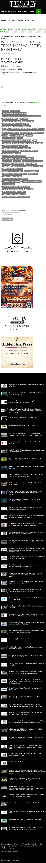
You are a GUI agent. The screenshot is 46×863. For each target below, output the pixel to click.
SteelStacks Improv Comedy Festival (14, 173)
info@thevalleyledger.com (9, 848)
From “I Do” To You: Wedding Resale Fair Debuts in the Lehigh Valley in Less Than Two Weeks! (25, 713)
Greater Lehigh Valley (10, 145)
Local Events (7, 161)
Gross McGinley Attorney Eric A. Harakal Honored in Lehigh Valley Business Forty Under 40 (25, 565)
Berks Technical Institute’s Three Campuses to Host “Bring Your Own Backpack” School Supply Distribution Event (26, 721)
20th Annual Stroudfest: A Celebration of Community (25, 819)
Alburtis (5, 111)
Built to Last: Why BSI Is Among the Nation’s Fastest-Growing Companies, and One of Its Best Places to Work (26, 705)
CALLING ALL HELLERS (16, 762)
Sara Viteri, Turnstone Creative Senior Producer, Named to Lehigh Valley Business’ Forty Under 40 (26, 516)
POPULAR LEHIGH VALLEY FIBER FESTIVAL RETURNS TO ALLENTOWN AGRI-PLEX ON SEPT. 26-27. (26, 524)
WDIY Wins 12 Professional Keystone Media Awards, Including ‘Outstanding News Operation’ (25, 590)
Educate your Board (17, 135)
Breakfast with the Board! (11, 121)
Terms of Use (16, 852)
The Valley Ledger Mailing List (14, 210)
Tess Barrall (33, 173)
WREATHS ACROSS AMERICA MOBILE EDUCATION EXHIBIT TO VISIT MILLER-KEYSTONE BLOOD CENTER (26, 434)
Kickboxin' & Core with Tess (11, 153)
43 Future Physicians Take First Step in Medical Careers (26, 803)
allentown (15, 111)
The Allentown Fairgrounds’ (12, 176)
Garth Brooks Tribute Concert (23, 143)
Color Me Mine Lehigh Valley (12, 123)
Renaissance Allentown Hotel (12, 168)
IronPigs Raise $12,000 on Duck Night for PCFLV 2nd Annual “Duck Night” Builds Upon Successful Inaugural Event (25, 747)
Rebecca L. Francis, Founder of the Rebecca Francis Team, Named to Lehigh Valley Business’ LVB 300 (26, 615)
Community (18, 36)
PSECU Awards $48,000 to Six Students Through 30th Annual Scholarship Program (25, 729)
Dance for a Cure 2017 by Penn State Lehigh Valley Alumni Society (21, 129)
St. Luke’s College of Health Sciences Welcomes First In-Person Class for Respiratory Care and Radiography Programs (26, 492)
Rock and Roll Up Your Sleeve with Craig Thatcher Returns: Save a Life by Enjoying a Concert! (26, 401)
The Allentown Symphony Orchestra (15, 179)
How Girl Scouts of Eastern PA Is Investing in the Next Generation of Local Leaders (25, 508)
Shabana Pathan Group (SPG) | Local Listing (22, 425)
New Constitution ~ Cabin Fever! (13, 163)
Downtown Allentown (10, 133)
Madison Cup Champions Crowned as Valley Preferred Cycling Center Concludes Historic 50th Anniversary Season (25, 574)
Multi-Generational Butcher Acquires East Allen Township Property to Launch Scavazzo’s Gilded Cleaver (26, 541)
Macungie (17, 161)
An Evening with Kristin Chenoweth (14, 113)
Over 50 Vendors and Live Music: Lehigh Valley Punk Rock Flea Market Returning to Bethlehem (26, 533)
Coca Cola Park (28, 121)
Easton (5, 135)
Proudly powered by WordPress (10, 860)
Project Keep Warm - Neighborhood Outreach (27, 166)
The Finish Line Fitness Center (32, 181)
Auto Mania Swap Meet (10, 118)
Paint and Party (31, 163)
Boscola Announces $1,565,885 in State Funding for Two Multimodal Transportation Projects (26, 475)
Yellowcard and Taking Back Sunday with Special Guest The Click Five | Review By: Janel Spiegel (27, 795)
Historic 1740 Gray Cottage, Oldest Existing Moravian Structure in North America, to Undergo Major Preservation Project (27, 771)
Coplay (26, 123)
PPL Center (6, 166)
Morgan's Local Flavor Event (33, 161)
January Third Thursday (11, 150)
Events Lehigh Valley (29, 36)
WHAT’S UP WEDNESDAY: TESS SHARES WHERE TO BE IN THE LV (21, 46)
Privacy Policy (6, 852)
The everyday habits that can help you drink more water (26, 639)
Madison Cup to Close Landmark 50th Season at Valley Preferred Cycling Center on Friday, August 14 (25, 672)
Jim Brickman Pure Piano (29, 150)
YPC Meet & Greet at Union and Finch (14, 194)
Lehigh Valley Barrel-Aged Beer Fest (14, 156)
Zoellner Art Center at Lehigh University (16, 196)
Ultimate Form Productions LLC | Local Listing (22, 417)
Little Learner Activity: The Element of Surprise (18, 158)
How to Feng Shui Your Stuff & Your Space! (16, 148)
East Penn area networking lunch (32, 133)
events (20, 138)
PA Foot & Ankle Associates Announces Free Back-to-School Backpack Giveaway (25, 754)
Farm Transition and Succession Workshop (17, 140)
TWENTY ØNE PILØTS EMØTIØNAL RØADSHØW (16, 186)
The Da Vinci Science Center (11, 181)
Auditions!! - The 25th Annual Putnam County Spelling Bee (21, 116)
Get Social (39, 143)
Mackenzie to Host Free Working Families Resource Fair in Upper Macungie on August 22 (26, 582)
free (35, 140)
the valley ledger (8, 184)
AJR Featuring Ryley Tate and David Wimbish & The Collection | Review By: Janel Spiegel (24, 779)
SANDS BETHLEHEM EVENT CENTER (12, 171)
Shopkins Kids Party (31, 171)
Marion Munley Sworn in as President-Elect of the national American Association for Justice (26, 623)
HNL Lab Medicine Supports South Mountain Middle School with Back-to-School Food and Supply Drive (27, 631)
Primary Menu (43, 11)
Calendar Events (7, 36)
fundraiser (6, 143)
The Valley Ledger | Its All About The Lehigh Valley (18, 11)
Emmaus (29, 135)
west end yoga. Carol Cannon (12, 189)
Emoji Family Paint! (9, 138)
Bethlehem (23, 118)
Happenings (23, 145)
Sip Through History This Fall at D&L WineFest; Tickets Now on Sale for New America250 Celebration (25, 828)
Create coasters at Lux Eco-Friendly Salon (16, 126)
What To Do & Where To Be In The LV (14, 191)
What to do (29, 189)
